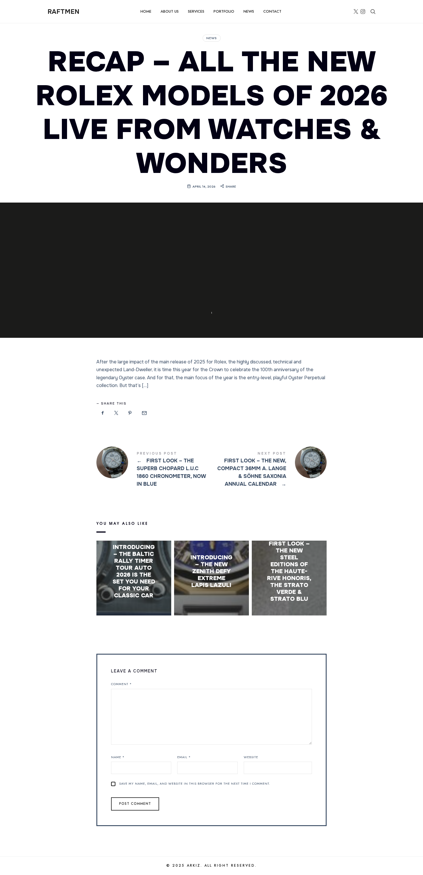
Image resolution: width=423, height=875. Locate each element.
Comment (121, 684)
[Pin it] (130, 413)
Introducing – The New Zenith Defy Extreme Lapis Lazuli (211, 571)
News (211, 38)
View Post (133, 607)
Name (118, 757)
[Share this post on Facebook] (102, 413)
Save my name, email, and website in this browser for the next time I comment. (194, 783)
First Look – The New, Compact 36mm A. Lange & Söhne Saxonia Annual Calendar (269, 470)
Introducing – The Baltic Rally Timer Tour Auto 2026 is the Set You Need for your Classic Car (134, 571)
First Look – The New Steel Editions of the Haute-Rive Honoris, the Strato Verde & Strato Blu (289, 571)
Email (184, 757)
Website (251, 757)
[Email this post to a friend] (144, 413)
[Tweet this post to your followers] (116, 413)
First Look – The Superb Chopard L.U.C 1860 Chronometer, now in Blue (154, 470)
